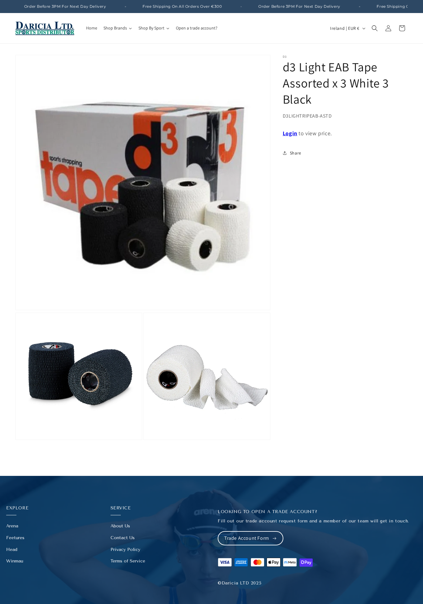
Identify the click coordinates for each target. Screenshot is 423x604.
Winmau (14, 561)
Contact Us (123, 537)
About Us (120, 526)
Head (11, 549)
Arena (12, 526)
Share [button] (295, 153)
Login (290, 133)
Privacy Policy (125, 549)
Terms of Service (128, 561)
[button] (375, 28)
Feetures (15, 537)
